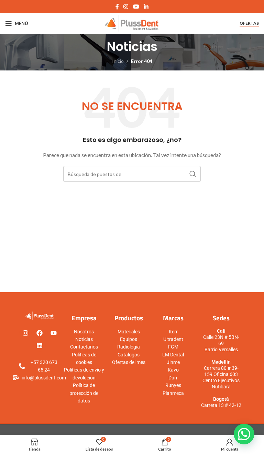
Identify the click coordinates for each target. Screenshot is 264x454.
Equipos (128, 339)
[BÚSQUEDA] (193, 174)
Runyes (173, 385)
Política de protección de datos (83, 393)
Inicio (118, 61)
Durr (173, 377)
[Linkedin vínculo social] (146, 6)
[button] (244, 434)
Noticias (84, 339)
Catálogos (129, 354)
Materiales (129, 331)
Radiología (128, 347)
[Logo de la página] (132, 23)
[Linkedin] (39, 345)
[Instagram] (25, 333)
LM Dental (173, 354)
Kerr (173, 331)
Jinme (173, 362)
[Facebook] (39, 333)
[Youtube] (53, 333)
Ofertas (249, 23)
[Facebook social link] (117, 6)
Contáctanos (84, 347)
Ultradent (173, 339)
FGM (173, 347)
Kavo (173, 370)
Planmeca (173, 393)
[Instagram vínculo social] (126, 6)
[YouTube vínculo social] (136, 6)
